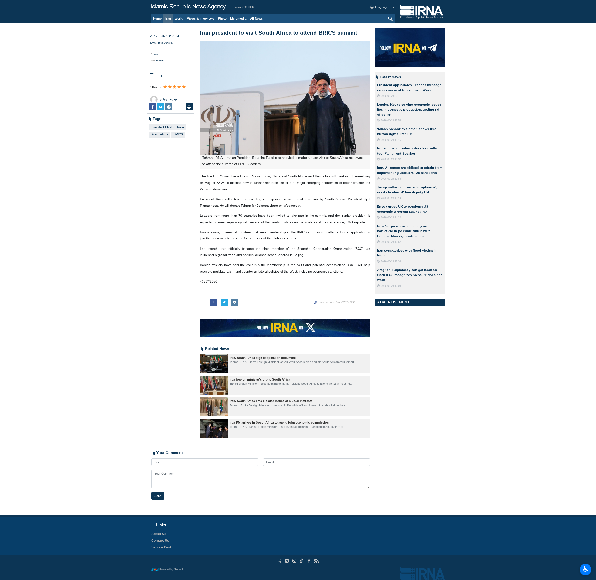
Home (157, 18)
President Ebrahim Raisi (167, 127)
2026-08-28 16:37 (391, 159)
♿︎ (585, 569)
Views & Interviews (200, 18)
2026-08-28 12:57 (391, 241)
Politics (160, 60)
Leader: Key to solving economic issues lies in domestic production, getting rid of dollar (409, 109)
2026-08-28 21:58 (391, 120)
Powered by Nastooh (171, 569)
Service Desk (161, 547)
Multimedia (238, 18)
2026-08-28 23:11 (391, 95)
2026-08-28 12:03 (391, 285)
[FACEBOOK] (309, 560)
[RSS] (316, 560)
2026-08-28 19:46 (391, 139)
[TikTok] (302, 560)
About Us (158, 534)
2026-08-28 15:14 (391, 198)
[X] (279, 560)
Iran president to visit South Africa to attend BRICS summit (278, 33)
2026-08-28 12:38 (391, 261)
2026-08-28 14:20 (391, 217)
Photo (222, 18)
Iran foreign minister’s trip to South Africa (260, 379)
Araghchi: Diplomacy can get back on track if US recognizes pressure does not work (409, 275)
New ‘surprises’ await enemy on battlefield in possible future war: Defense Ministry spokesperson (403, 231)
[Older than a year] (214, 363)
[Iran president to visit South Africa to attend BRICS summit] (285, 98)
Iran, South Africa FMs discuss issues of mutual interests (271, 401)
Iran (168, 18)
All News (256, 18)
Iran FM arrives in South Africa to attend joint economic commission (279, 422)
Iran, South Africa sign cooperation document (263, 358)
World (179, 18)
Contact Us (160, 540)
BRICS (178, 134)
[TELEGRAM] (287, 560)
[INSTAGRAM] (294, 560)
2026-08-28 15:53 (391, 178)
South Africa (159, 134)
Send (157, 496)
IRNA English (188, 7)
